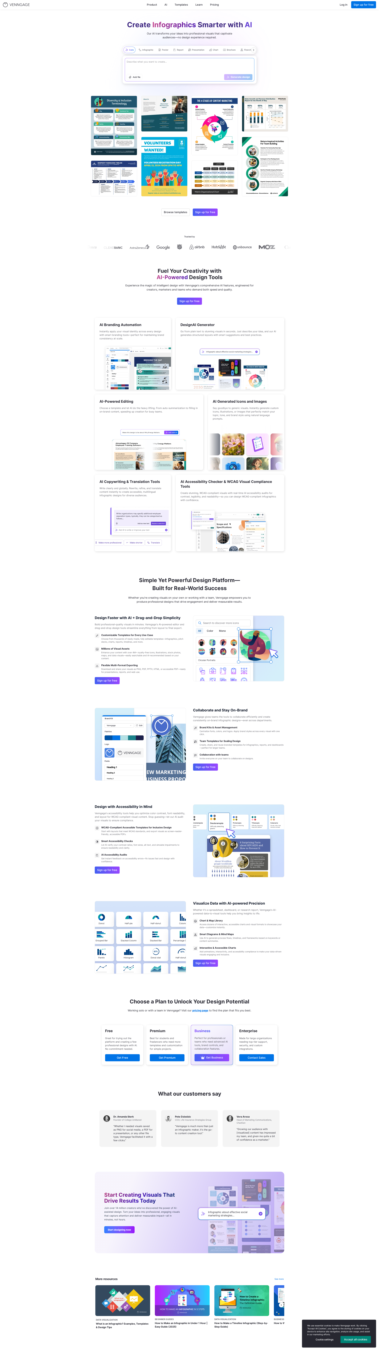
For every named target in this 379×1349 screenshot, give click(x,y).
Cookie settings (325, 1339)
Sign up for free (364, 4)
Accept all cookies (355, 1339)
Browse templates (175, 212)
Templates (181, 4)
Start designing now (119, 1229)
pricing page (200, 1010)
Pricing (214, 4)
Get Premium (167, 1057)
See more (279, 1279)
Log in (343, 4)
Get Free (122, 1057)
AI (165, 4)
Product (152, 4)
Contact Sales (257, 1057)
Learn (199, 4)
